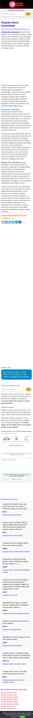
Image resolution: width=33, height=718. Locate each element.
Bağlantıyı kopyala (16, 479)
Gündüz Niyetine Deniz (9, 699)
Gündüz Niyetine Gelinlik (10, 704)
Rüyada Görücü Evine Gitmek (13, 535)
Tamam (22, 716)
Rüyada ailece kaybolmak (10, 32)
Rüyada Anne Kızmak (10, 595)
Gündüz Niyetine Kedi (9, 695)
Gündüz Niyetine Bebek (9, 702)
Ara (28, 14)
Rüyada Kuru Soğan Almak (12, 629)
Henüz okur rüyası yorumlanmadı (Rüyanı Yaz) (15, 29)
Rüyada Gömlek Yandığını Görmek (14, 664)
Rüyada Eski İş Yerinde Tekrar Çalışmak (16, 551)
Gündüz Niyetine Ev (8, 706)
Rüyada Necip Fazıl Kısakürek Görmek (16, 613)
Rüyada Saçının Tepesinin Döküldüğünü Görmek (16, 571)
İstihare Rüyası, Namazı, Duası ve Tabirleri (19, 712)
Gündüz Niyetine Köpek (9, 697)
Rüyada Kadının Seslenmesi (12, 515)
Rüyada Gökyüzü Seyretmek (12, 645)
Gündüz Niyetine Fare (8, 708)
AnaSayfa (5, 712)
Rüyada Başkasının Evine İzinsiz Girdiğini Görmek (14, 681)
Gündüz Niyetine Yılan (9, 692)
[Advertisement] (16, 67)
